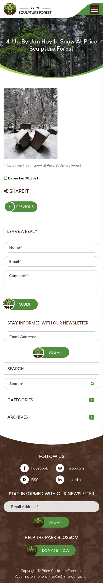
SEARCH (92, 383)
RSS (35, 479)
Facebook (39, 468)
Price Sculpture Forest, (61, 570)
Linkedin (74, 479)
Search (16, 383)
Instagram (75, 468)
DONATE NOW (56, 550)
